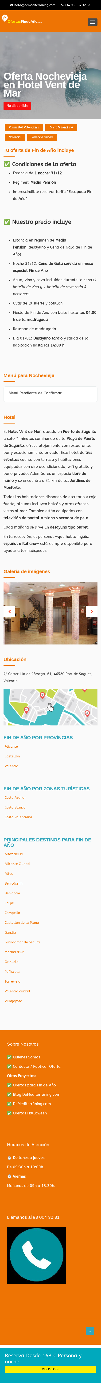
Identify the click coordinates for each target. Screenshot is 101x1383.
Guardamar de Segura (22, 942)
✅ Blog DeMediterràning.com (33, 1094)
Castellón (12, 756)
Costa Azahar (15, 798)
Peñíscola (12, 972)
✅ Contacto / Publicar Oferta (34, 1066)
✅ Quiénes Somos (23, 1057)
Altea (9, 874)
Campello (12, 913)
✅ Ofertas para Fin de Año (31, 1085)
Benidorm (12, 893)
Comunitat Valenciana (24, 127)
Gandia (10, 933)
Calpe (9, 903)
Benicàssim (14, 884)
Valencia (14, 137)
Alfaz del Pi (14, 854)
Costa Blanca (15, 807)
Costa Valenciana (61, 127)
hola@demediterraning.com (34, 5)
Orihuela (12, 962)
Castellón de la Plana (22, 923)
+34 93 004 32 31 (77, 5)
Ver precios (50, 1369)
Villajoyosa (13, 1001)
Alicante (11, 747)
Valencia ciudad (42, 137)
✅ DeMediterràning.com (29, 1104)
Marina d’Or (14, 952)
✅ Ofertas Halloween (27, 1113)
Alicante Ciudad (17, 864)
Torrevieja (12, 982)
